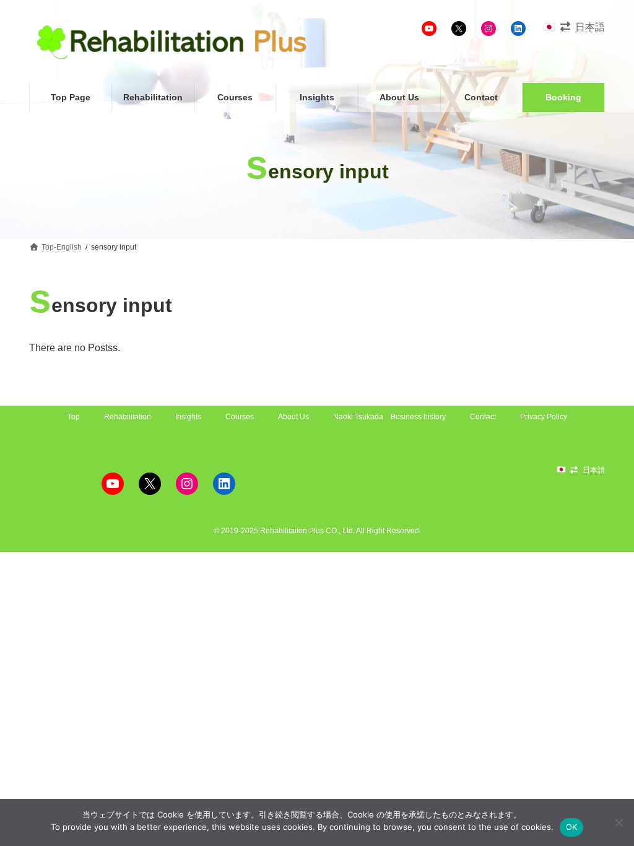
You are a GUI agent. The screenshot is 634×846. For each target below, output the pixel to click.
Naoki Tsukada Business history (389, 416)
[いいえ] (618, 822)
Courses (239, 416)
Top (73, 416)
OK (572, 827)
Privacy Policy (543, 416)
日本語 (590, 27)
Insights (188, 416)
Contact (483, 416)
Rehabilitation (127, 416)
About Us (293, 416)
